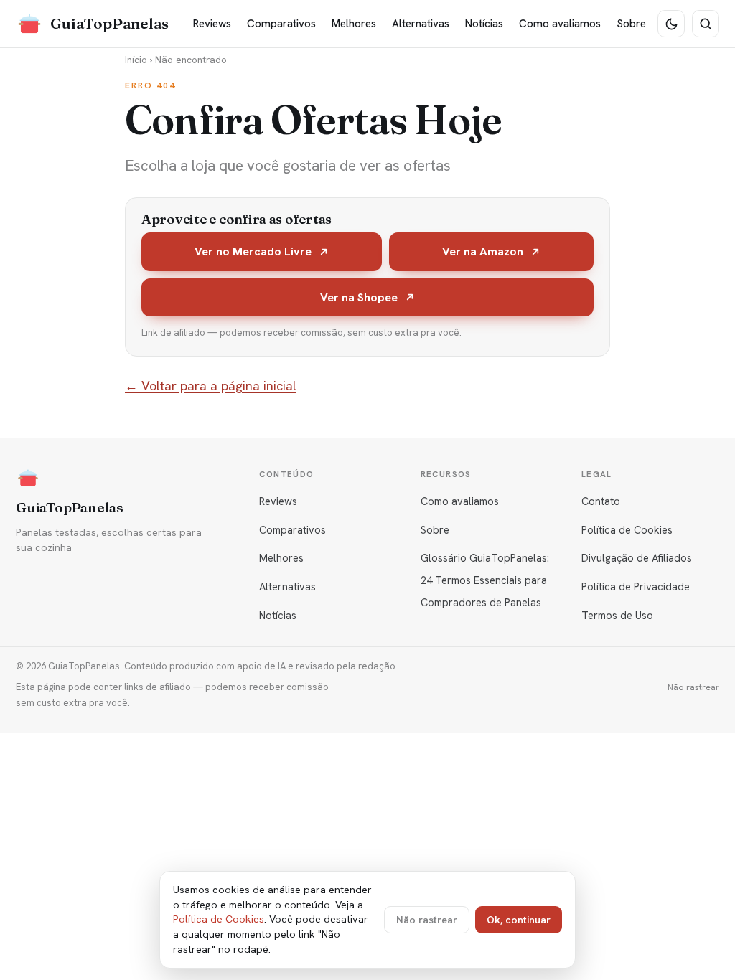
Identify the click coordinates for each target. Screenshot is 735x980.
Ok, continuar (519, 919)
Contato (600, 501)
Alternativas (420, 24)
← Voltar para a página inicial (210, 385)
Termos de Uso (617, 615)
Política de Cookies (627, 530)
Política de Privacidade (635, 586)
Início (136, 59)
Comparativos (281, 24)
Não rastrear (693, 687)
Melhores (354, 24)
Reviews (212, 24)
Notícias (484, 24)
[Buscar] (705, 23)
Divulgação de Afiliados (636, 558)
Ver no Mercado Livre (253, 251)
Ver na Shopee (359, 297)
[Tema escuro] (671, 23)
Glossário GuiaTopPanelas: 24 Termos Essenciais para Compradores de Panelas (485, 580)
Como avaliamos (560, 24)
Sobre (631, 24)
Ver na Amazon (482, 251)
